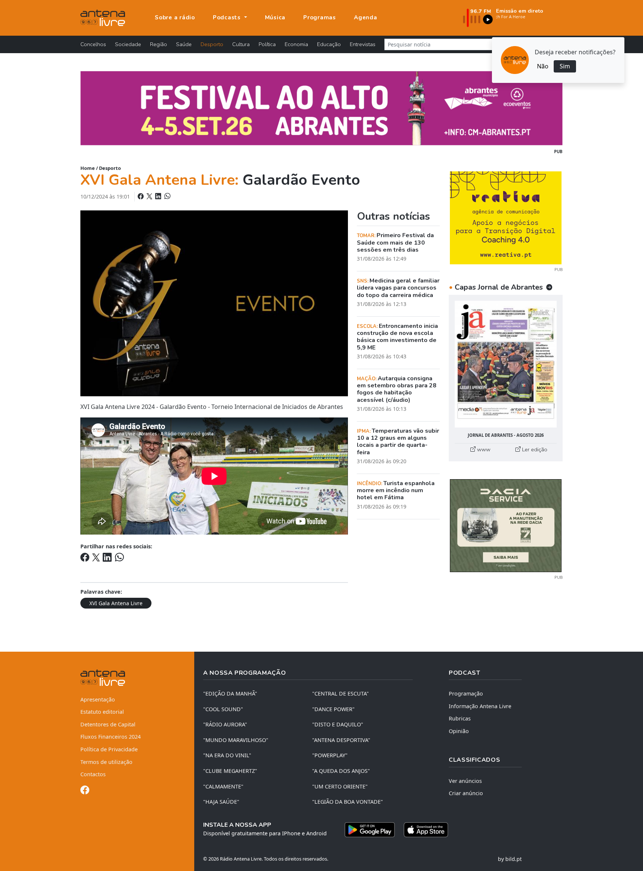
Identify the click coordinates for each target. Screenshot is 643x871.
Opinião (459, 731)
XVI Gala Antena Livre (116, 603)
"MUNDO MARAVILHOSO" (235, 739)
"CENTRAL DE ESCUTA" (340, 693)
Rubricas (460, 718)
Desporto (212, 44)
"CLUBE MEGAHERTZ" (230, 770)
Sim (565, 66)
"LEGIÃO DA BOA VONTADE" (347, 801)
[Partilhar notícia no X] (150, 196)
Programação (466, 693)
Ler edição (534, 449)
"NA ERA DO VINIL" (227, 755)
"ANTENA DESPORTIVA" (341, 739)
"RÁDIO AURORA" (225, 724)
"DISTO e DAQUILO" (337, 724)
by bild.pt (510, 858)
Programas (319, 17)
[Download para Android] (370, 829)
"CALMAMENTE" (223, 786)
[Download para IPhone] (426, 829)
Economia (296, 44)
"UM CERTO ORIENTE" (340, 786)
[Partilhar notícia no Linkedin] (159, 196)
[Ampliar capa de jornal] (506, 364)
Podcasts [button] (228, 17)
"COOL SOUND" (223, 709)
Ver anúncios (465, 780)
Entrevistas (362, 44)
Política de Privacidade (109, 749)
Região (158, 44)
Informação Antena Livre (480, 706)
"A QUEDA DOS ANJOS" (341, 770)
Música (275, 17)
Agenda (365, 17)
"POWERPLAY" (330, 755)
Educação (329, 44)
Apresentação (97, 699)
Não (542, 66)
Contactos (93, 774)
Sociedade (128, 44)
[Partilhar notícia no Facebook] (141, 196)
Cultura (241, 44)
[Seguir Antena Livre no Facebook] (84, 791)
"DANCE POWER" (333, 709)
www (483, 449)
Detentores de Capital (107, 724)
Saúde (184, 44)
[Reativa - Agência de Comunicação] (506, 217)
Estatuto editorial (102, 711)
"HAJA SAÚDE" (221, 801)
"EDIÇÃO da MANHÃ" (230, 693)
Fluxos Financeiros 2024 (110, 736)
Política (267, 44)
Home (87, 168)
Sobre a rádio (175, 17)
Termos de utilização (106, 761)
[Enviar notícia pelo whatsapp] (167, 196)
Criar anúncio (466, 793)
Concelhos (93, 44)
